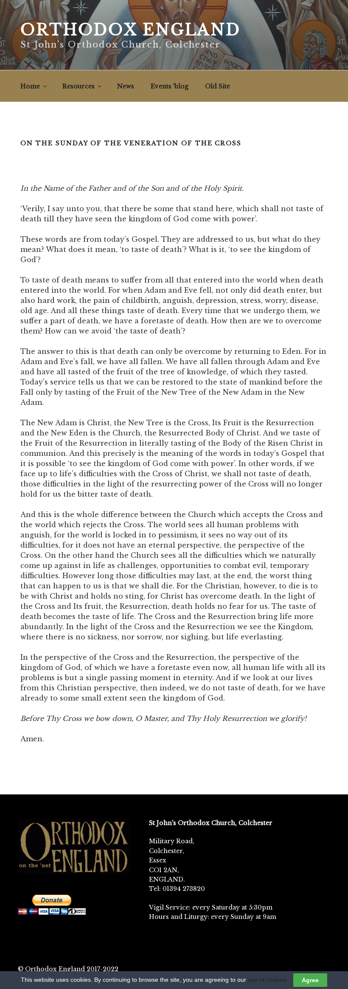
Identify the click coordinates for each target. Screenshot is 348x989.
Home (30, 86)
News (125, 86)
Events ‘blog (169, 86)
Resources (78, 86)
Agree (310, 980)
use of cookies (267, 979)
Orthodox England (130, 30)
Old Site (217, 86)
